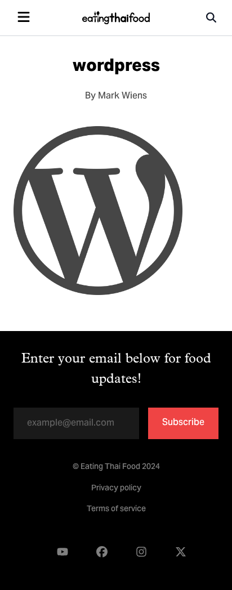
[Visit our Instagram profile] (141, 552)
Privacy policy (116, 488)
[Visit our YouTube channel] (62, 552)
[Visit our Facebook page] (102, 552)
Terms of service (116, 509)
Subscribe (183, 422)
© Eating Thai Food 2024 (116, 467)
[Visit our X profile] (180, 552)
